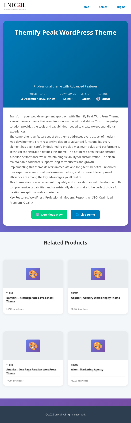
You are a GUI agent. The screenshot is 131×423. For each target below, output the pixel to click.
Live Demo (85, 214)
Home (85, 7)
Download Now (49, 214)
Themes (102, 7)
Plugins (120, 7)
